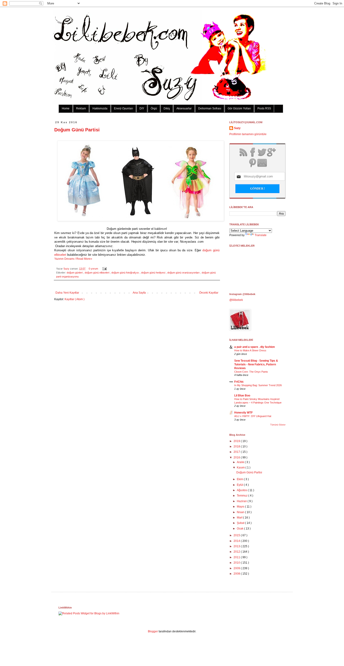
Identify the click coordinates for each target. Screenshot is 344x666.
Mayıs (241, 506)
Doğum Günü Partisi (77, 129)
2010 (237, 562)
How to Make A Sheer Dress (250, 350)
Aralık (241, 462)
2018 (237, 446)
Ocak (240, 528)
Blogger (153, 631)
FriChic (239, 381)
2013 (237, 546)
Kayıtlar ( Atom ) (74, 299)
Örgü (154, 108)
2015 (237, 535)
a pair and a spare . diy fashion (254, 347)
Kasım (241, 467)
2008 (237, 573)
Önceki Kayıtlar (208, 292)
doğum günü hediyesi (153, 272)
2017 (237, 452)
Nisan (241, 512)
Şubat (241, 523)
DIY (141, 108)
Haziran (242, 501)
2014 (237, 541)
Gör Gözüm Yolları (239, 108)
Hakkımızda (99, 108)
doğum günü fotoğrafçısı (125, 272)
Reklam (81, 108)
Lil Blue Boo (242, 395)
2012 (237, 551)
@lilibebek (236, 300)
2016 (237, 457)
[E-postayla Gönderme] (104, 268)
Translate (261, 235)
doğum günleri (75, 272)
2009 (237, 568)
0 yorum (94, 268)
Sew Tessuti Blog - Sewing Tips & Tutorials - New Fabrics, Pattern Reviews (256, 364)
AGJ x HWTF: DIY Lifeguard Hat (252, 416)
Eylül (240, 484)
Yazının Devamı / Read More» (73, 258)
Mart (240, 517)
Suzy (66, 268)
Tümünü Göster (277, 425)
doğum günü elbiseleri (97, 272)
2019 (237, 441)
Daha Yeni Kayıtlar (67, 292)
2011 (237, 557)
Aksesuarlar (184, 108)
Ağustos (242, 490)
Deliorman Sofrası (209, 108)
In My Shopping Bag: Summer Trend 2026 (258, 385)
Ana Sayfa (139, 292)
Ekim (240, 479)
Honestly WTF (243, 412)
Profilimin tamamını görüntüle (248, 134)
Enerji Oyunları (123, 108)
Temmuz (242, 495)
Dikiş (167, 108)
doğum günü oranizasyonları (183, 272)
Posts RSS (264, 108)
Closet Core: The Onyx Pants (251, 371)
